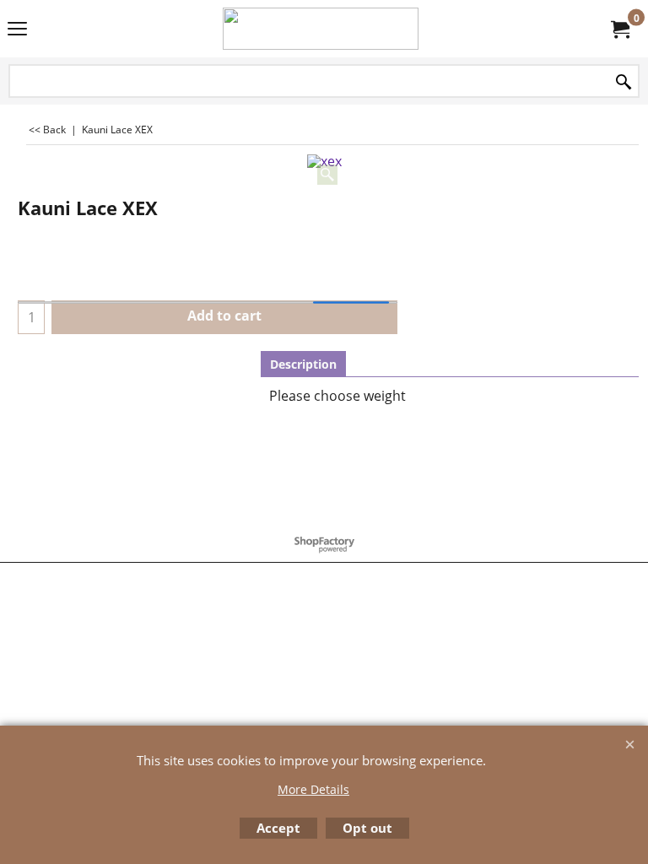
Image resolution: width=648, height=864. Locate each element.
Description (303, 364)
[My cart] (619, 29)
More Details (313, 789)
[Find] (623, 82)
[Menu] (17, 30)
